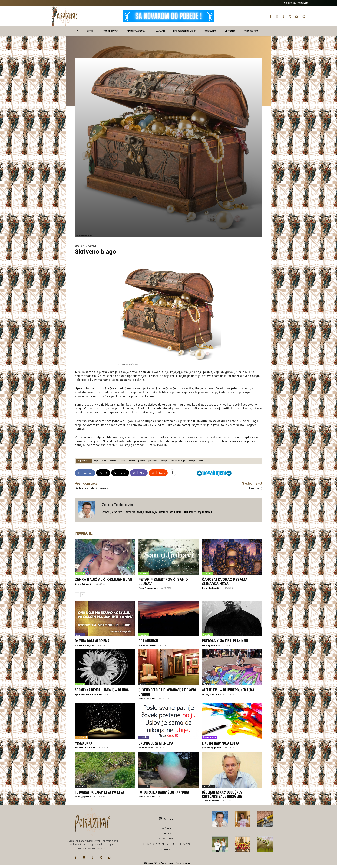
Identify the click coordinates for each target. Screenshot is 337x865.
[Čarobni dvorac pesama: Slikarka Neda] (232, 557)
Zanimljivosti (81, 737)
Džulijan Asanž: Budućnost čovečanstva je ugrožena (223, 794)
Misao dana (83, 743)
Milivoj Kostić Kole (211, 694)
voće (201, 460)
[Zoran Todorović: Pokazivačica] (265, 819)
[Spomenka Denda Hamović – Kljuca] (105, 667)
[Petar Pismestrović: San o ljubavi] (168, 557)
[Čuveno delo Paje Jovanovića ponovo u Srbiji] (168, 667)
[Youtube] (296, 16)
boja (96, 460)
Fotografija (80, 786)
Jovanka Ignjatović (211, 747)
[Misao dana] (105, 721)
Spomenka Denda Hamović (89, 694)
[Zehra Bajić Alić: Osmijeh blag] (105, 557)
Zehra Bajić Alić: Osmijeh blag (103, 579)
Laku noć (255, 488)
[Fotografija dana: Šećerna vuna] (168, 770)
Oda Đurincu (148, 640)
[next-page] (82, 594)
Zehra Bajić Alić (83, 584)
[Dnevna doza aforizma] (105, 619)
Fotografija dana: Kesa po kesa (99, 792)
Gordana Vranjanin (85, 645)
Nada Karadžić (146, 747)
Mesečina (80, 573)
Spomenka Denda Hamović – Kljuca (102, 689)
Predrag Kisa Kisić (211, 645)
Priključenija (208, 786)
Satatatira (80, 635)
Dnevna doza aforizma (92, 640)
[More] (172, 472)
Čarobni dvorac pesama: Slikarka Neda (225, 581)
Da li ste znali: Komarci (91, 488)
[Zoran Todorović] (88, 509)
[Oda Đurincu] (168, 619)
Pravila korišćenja (182, 863)
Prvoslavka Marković (85, 747)
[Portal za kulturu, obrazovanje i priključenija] (65, 16)
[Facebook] (270, 16)
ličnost (132, 460)
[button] (304, 16)
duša (104, 460)
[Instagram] (277, 16)
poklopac (152, 460)
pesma (141, 460)
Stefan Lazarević (147, 645)
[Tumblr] (283, 16)
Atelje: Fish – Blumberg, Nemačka (228, 689)
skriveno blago (178, 460)
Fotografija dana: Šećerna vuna (163, 792)
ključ (123, 460)
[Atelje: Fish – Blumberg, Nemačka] (232, 667)
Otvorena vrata (209, 737)
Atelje (142, 684)
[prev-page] (77, 594)
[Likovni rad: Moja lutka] (232, 721)
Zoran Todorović (117, 504)
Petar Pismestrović (148, 588)
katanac (113, 460)
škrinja (164, 460)
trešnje (192, 460)
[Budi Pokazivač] (220, 844)
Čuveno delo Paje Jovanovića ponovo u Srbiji (167, 692)
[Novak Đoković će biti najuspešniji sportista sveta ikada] (220, 819)
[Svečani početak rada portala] (242, 844)
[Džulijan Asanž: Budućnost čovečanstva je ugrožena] (232, 770)
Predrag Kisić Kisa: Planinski (225, 640)
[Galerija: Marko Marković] (265, 844)
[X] (290, 16)
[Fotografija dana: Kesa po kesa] (105, 770)
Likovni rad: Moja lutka (220, 743)
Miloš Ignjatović (83, 796)
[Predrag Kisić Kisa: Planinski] (232, 619)
